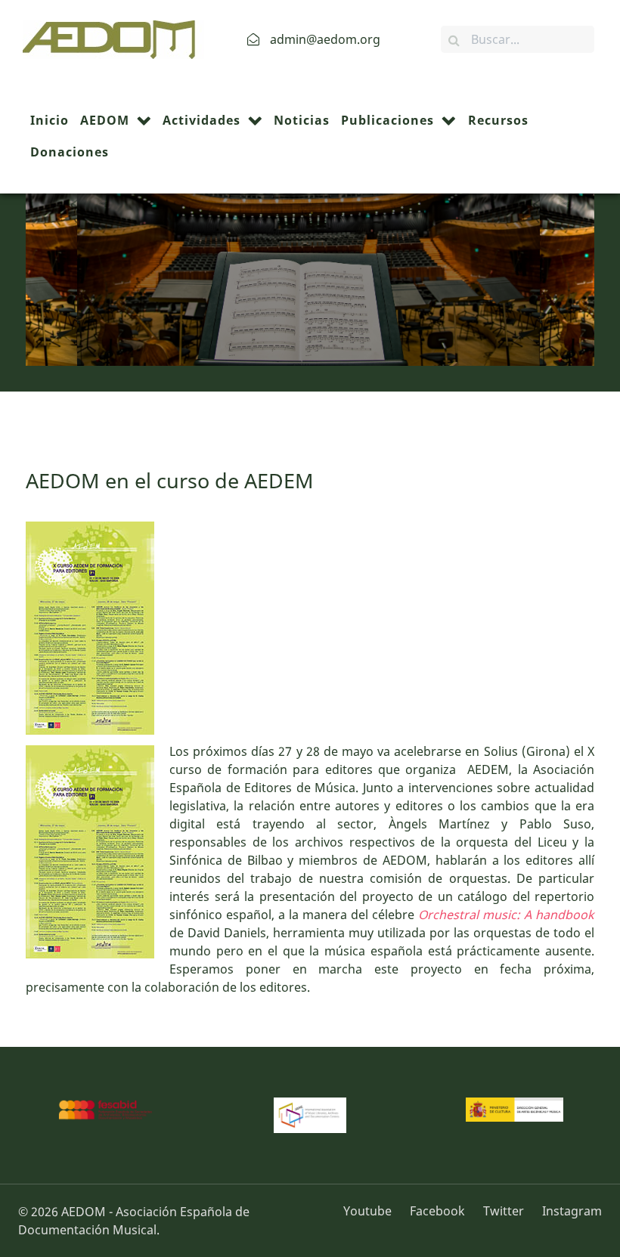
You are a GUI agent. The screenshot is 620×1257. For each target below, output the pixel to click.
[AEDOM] (106, 37)
